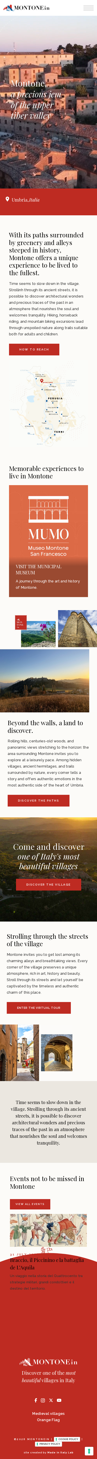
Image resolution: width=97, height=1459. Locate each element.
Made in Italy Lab (60, 1452)
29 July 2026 (25, 1254)
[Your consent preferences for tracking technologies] (89, 1451)
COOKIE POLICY (68, 1439)
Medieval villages (48, 1413)
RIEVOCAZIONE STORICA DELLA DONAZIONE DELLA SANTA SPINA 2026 (47, 1267)
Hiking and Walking (39, 566)
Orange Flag (48, 1420)
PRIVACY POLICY (49, 1443)
